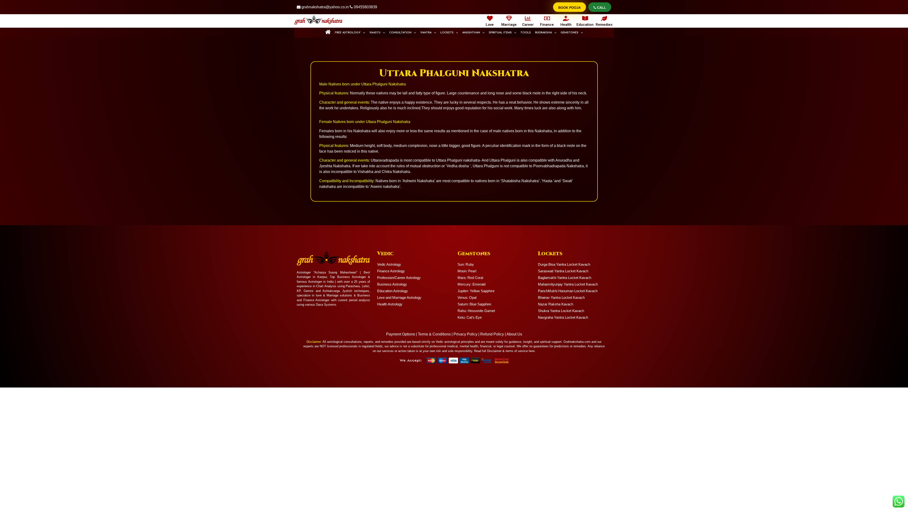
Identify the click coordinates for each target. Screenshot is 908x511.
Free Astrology (348, 32)
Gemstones (569, 32)
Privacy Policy (465, 334)
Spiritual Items (500, 32)
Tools (525, 32)
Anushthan (471, 32)
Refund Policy (492, 334)
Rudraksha (543, 32)
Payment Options (400, 334)
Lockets (447, 32)
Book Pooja (569, 7)
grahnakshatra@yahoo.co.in (325, 7)
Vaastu (374, 32)
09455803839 (365, 7)
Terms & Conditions (434, 334)
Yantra (426, 32)
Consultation (400, 32)
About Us (514, 334)
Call (601, 7)
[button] (350, 33)
